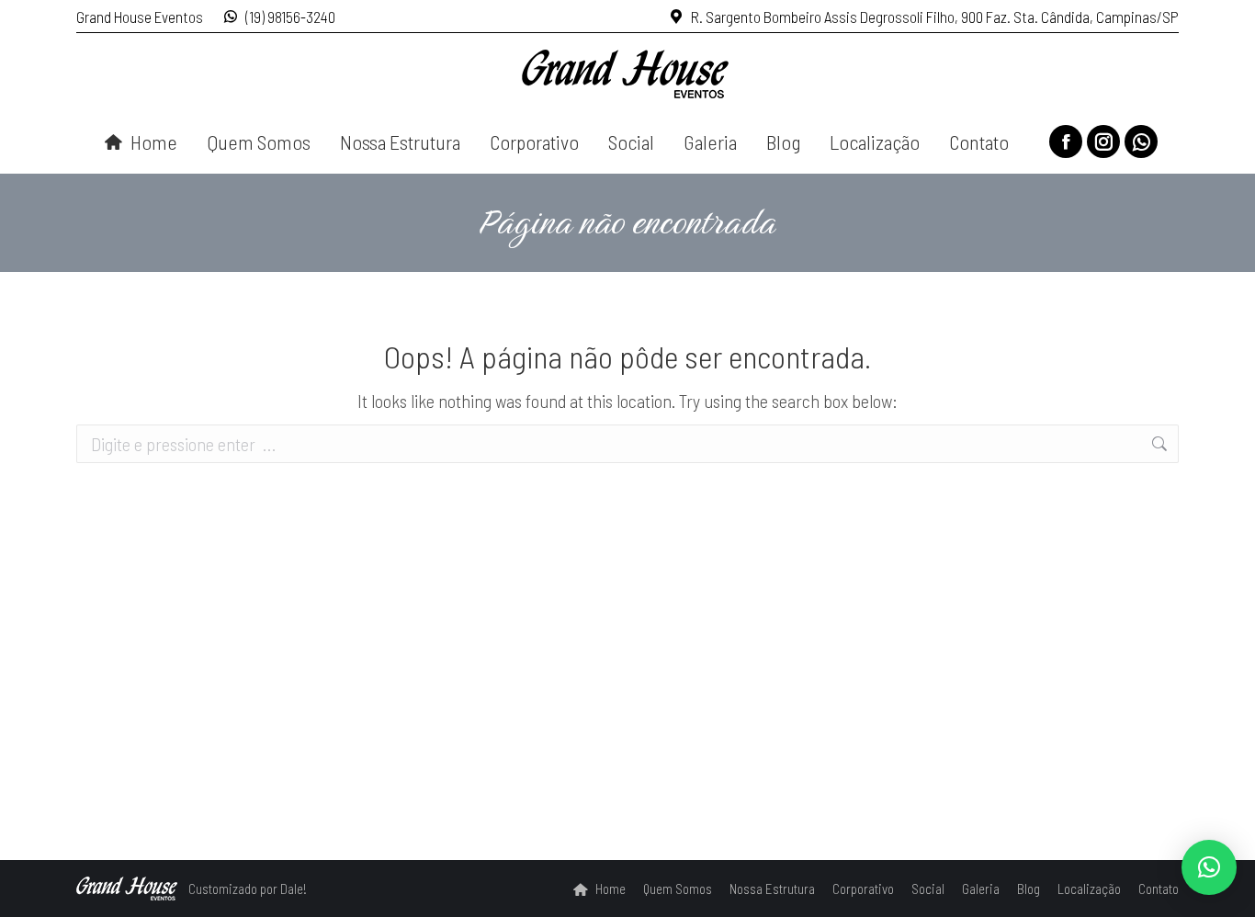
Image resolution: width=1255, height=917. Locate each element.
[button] (1209, 867)
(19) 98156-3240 (290, 16)
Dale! (293, 888)
